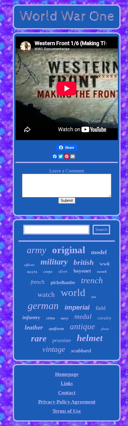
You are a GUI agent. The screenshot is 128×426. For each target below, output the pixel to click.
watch (46, 294)
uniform (56, 328)
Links (67, 383)
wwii (104, 263)
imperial (77, 307)
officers (29, 265)
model (99, 252)
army (36, 250)
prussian (61, 340)
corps (47, 271)
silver (63, 271)
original (68, 250)
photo (105, 329)
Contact (67, 392)
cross (50, 318)
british (84, 262)
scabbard (81, 351)
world (73, 292)
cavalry (104, 318)
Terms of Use (66, 411)
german (43, 305)
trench (92, 280)
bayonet (82, 271)
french (38, 282)
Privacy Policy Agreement (67, 402)
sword (102, 272)
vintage (53, 349)
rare (38, 338)
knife (32, 272)
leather (34, 327)
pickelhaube (63, 282)
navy (64, 318)
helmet (90, 338)
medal (82, 316)
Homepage (67, 374)
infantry (31, 317)
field (101, 308)
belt (93, 297)
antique (82, 326)
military (54, 261)
